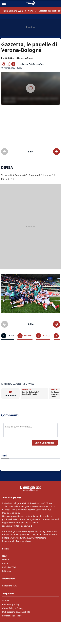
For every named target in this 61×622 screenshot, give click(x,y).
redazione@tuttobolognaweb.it (17, 525)
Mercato (6, 559)
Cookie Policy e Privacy (12, 608)
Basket (5, 563)
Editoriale (6, 571)
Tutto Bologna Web (12, 10)
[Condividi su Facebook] (8, 64)
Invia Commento (44, 442)
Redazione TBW (9, 585)
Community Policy (10, 604)
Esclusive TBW (9, 567)
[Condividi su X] (13, 64)
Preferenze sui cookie (12, 615)
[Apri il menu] (4, 3)
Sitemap (6, 600)
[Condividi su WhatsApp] (3, 64)
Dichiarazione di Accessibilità (16, 611)
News (30, 10)
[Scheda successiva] (56, 151)
